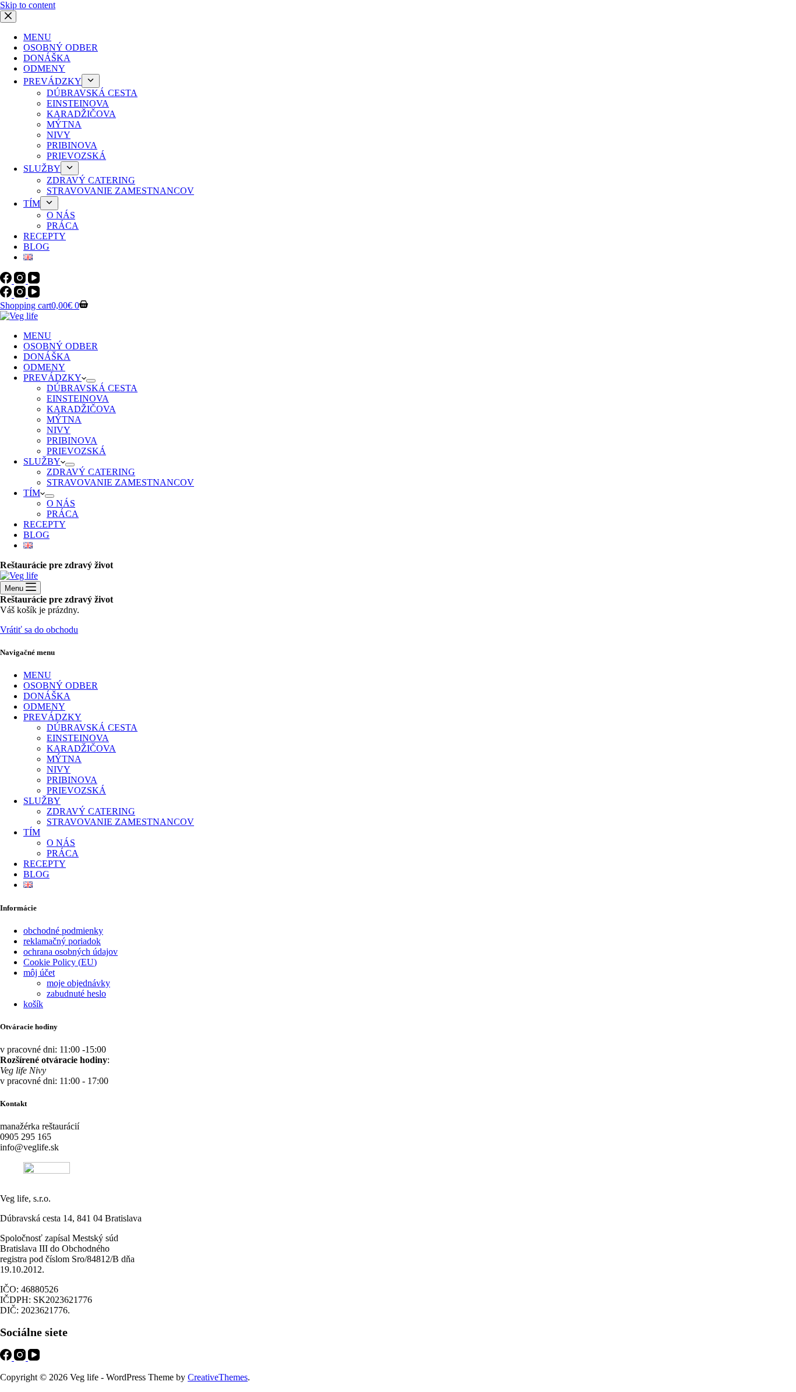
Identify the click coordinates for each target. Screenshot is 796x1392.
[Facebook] (7, 280)
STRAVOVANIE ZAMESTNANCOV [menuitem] (120, 191)
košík (33, 1004)
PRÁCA (63, 853)
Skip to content (27, 5)
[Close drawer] (8, 16)
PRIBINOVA (72, 780)
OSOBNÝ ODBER (60, 685)
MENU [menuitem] (37, 37)
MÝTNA (64, 759)
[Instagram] (21, 280)
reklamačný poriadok (62, 941)
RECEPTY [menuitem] (44, 236)
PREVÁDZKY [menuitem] (52, 81)
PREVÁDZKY (52, 717)
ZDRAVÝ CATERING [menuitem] (91, 180)
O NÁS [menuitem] (61, 215)
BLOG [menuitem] (36, 247)
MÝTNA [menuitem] (64, 124)
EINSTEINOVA (78, 738)
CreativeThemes (218, 1377)
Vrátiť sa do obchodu (39, 630)
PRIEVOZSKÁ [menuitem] (76, 156)
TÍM (31, 832)
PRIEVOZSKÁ (76, 790)
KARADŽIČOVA (81, 748)
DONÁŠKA (47, 696)
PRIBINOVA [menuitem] (72, 145)
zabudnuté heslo (76, 993)
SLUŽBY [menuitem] (42, 168)
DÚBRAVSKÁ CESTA (92, 727)
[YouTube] (34, 280)
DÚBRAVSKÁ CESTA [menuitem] (92, 93)
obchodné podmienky (63, 931)
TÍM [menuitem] (31, 203)
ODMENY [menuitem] (44, 68)
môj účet (39, 972)
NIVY (59, 769)
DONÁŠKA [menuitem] (47, 58)
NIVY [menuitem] (59, 135)
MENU (37, 675)
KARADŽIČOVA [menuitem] (81, 114)
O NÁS (61, 843)
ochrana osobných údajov (70, 952)
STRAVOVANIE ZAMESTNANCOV (120, 822)
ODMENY (44, 706)
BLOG (36, 874)
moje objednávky (78, 983)
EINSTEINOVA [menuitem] (78, 103)
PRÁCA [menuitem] (63, 226)
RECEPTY (44, 864)
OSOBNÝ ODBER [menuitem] (60, 47)
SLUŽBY (42, 801)
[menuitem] (91, 81)
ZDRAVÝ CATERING (91, 811)
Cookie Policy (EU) (60, 962)
